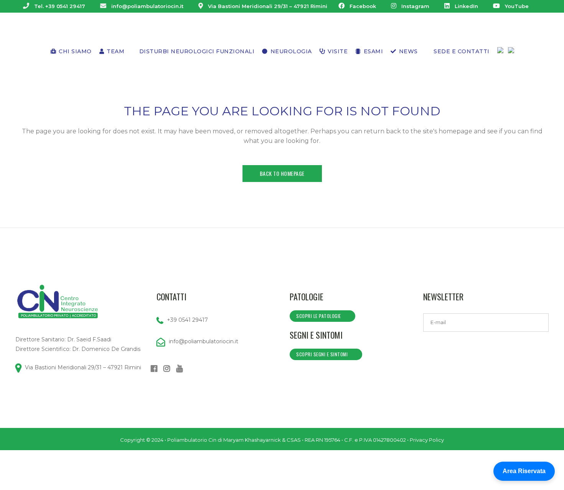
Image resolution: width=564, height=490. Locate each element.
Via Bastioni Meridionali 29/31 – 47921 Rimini (267, 6)
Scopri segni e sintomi (322, 354)
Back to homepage (282, 173)
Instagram (415, 6)
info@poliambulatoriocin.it (147, 6)
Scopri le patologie (318, 316)
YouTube (517, 6)
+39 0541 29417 (187, 319)
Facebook (363, 6)
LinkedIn (466, 6)
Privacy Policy (427, 440)
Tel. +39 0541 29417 (59, 6)
